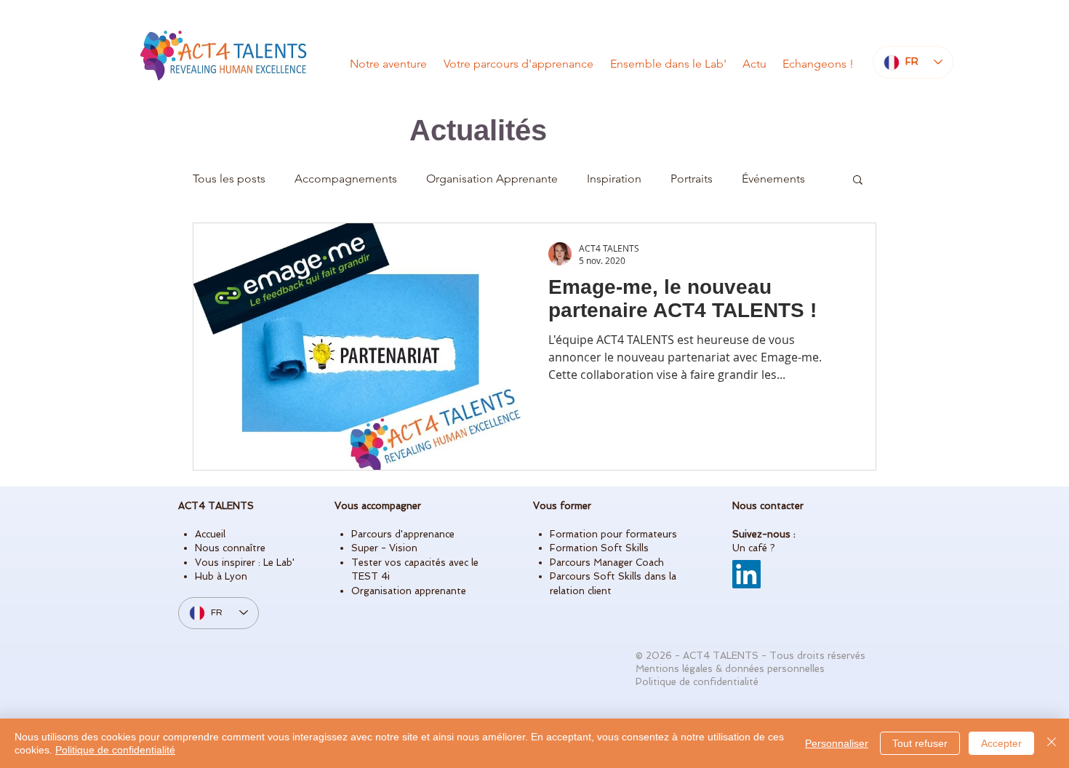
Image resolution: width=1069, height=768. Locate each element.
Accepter (1001, 743)
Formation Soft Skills (599, 548)
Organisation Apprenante (492, 178)
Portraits (691, 178)
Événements (773, 178)
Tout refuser (920, 743)
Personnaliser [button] (836, 743)
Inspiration (614, 178)
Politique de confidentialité (115, 750)
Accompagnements (346, 178)
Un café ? (753, 548)
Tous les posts (229, 178)
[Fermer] (1051, 743)
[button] (858, 180)
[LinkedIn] (746, 574)
